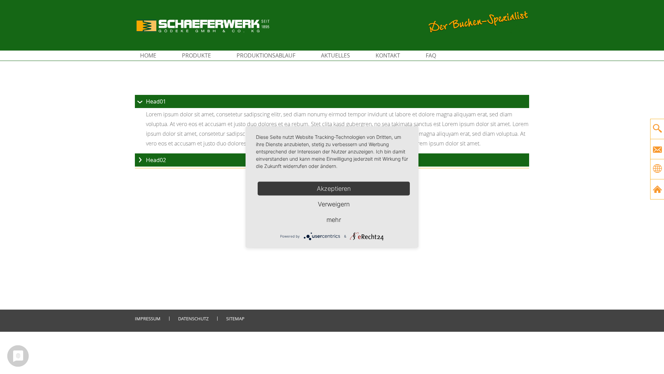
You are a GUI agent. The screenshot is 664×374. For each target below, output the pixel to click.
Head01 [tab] (156, 101)
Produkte (196, 55)
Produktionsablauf (266, 55)
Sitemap (235, 318)
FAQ (431, 55)
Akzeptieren (334, 188)
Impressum (147, 318)
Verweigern (334, 204)
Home (148, 55)
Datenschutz (193, 318)
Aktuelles (335, 55)
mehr (333, 219)
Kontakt (388, 55)
